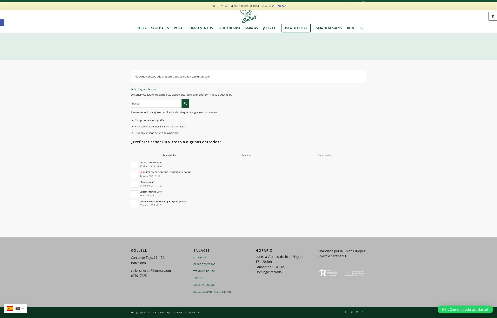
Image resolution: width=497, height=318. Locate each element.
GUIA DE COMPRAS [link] (204, 264)
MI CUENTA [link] (199, 257)
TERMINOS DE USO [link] (204, 271)
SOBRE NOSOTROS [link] (204, 285)
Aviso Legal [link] (165, 312)
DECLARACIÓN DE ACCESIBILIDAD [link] (212, 292)
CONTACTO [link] (199, 278)
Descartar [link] (280, 6)
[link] (2, 22)
